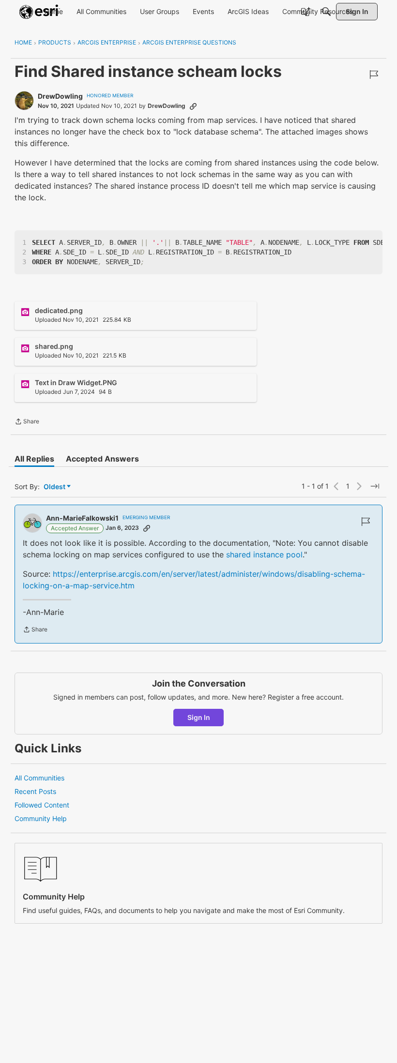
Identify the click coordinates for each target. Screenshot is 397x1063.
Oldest (55, 487)
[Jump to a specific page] (374, 486)
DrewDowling (60, 96)
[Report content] (373, 74)
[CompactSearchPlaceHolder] (326, 11)
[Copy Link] (193, 106)
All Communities (39, 778)
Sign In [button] (198, 717)
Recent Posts (35, 791)
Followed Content (42, 805)
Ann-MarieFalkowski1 (82, 518)
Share (27, 422)
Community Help (41, 818)
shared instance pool (264, 554)
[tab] (34, 458)
